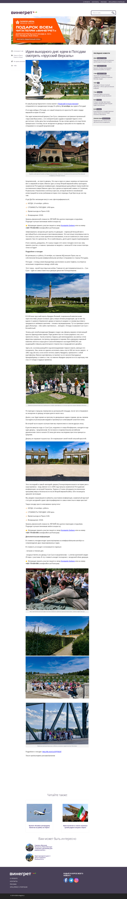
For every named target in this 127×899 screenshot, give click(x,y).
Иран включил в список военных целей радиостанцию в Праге (75, 826)
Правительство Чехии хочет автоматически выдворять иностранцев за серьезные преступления (102, 123)
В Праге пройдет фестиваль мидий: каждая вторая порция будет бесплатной (103, 103)
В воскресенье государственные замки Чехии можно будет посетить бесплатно (104, 112)
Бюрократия (106, 118)
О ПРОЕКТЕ (86, 2)
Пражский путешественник (68, 104)
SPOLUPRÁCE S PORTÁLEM (117, 2)
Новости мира (102, 58)
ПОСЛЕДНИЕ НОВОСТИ (102, 53)
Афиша (100, 92)
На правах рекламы (19, 61)
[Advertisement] (57, 774)
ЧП (98, 83)
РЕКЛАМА (104, 2)
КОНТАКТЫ (95, 2)
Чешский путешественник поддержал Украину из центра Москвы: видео (103, 77)
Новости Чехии (18, 57)
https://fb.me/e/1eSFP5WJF (52, 752)
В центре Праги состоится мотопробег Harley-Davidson (102, 95)
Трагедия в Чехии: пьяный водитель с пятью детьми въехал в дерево (104, 86)
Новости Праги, (18, 55)
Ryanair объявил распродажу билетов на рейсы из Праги (39, 826)
